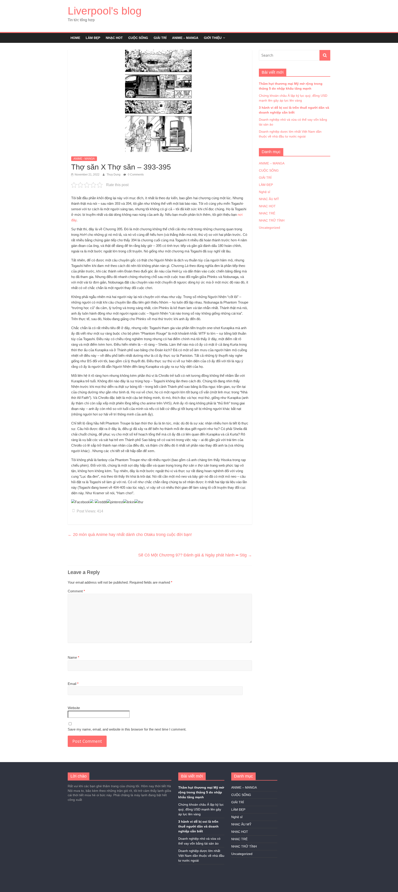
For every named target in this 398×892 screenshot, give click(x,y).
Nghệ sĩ (264, 192)
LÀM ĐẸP (93, 38)
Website (74, 708)
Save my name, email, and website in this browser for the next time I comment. (127, 729)
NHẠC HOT (114, 38)
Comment (76, 591)
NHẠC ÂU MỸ (269, 199)
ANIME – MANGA (185, 38)
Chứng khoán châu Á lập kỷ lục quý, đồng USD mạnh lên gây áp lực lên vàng (201, 809)
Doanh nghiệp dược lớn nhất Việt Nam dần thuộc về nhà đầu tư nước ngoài (201, 855)
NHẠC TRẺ (267, 213)
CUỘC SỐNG (138, 38)
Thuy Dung (114, 174)
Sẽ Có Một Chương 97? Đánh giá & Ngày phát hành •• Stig (195, 555)
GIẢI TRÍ (160, 38)
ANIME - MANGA (84, 158)
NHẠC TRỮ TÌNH (271, 220)
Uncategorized (269, 227)
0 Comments (135, 174)
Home (75, 38)
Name (73, 657)
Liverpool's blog (105, 11)
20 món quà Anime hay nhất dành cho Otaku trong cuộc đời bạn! (130, 534)
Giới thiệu (213, 38)
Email (73, 684)
